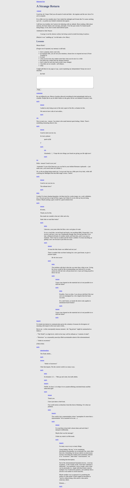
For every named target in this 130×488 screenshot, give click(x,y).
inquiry (38, 321)
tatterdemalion (44, 350)
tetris (37, 193)
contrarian (39, 93)
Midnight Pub (40, 1)
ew (37, 160)
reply (37, 101)
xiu (37, 118)
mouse (42, 105)
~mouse (38, 11)
